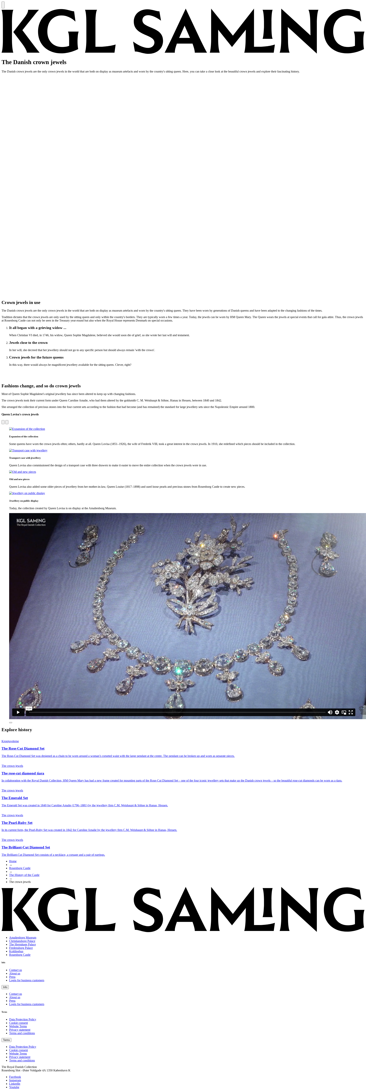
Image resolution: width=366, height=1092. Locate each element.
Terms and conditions (22, 1033)
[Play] (10, 722)
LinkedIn (14, 1083)
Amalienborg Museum (22, 937)
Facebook (15, 1076)
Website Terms (18, 1026)
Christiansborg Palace (22, 941)
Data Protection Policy (22, 1019)
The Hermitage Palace (22, 944)
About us (14, 973)
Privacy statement (19, 1029)
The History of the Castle (24, 875)
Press (12, 976)
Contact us (15, 970)
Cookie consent (18, 1022)
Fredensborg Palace (21, 947)
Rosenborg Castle (19, 868)
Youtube (14, 1087)
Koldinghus (16, 951)
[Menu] (3, 5)
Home (13, 861)
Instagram (15, 1080)
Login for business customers (26, 980)
